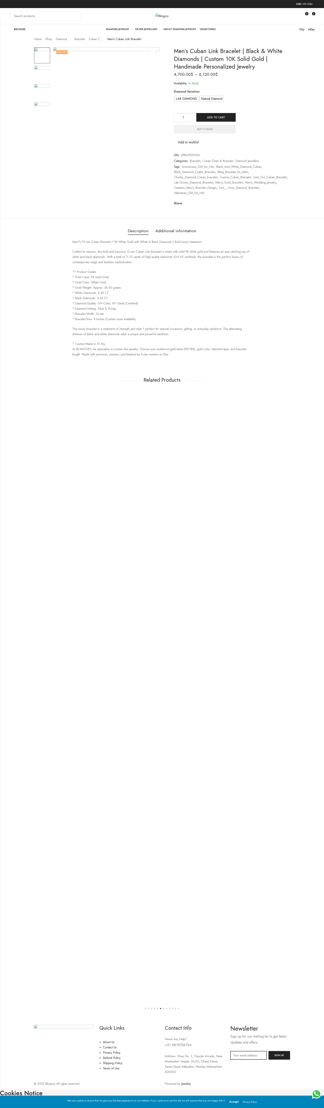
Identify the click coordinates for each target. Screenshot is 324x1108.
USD (298, 4)
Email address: (248, 1055)
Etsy (301, 29)
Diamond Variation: (187, 91)
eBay (311, 29)
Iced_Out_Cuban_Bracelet (270, 177)
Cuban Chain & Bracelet (96, 39)
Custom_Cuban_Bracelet (235, 177)
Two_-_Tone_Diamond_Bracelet (239, 188)
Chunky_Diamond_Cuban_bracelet (196, 177)
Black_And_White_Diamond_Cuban (238, 167)
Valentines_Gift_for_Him (189, 193)
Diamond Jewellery (63, 39)
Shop (48, 39)
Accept (234, 1102)
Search (76, 16)
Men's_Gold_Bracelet (229, 182)
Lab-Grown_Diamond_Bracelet (193, 182)
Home (38, 39)
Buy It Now (205, 129)
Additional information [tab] (175, 231)
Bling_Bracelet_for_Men (233, 172)
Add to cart (216, 117)
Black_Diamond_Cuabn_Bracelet (194, 172)
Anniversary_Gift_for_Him (198, 167)
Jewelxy (186, 1084)
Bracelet (79, 39)
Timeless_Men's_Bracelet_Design (195, 188)
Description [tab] (138, 231)
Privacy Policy (250, 1102)
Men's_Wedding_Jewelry (260, 182)
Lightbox (153, 54)
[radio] (186, 99)
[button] (145, 1008)
